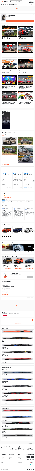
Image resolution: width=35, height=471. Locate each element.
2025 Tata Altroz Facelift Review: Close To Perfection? (8, 54)
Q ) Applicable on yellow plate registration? (8, 286)
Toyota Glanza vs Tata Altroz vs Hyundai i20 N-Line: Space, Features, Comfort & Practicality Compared (25, 71)
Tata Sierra (3, 354)
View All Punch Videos (7, 268)
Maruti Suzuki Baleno (28, 265)
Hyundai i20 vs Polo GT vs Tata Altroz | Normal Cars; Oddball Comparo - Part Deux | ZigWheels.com (25, 87)
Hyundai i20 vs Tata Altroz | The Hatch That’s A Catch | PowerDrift (9, 87)
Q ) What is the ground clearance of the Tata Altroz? (9, 292)
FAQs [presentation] (8, 283)
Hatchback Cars (5, 251)
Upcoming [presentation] (6, 328)
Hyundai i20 (4, 388)
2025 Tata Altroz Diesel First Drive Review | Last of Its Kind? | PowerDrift (26, 38)
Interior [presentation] (6, 134)
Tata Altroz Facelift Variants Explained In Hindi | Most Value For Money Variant (9, 38)
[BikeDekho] (28, 461)
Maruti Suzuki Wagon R (5, 395)
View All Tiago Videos (18, 268)
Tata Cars (5, 364)
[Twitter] (27, 469)
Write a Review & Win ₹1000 (7, 197)
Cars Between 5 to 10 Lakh (18, 251)
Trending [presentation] (3, 369)
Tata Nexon (4, 347)
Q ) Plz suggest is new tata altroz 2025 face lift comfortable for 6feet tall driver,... (13, 289)
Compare (10, 187)
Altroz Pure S (26, 173)
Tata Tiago (15, 265)
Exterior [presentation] (3, 134)
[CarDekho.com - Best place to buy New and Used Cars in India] (4, 1)
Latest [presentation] (6, 369)
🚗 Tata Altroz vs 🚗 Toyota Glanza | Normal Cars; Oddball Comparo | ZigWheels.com (8, 103)
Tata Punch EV (4, 431)
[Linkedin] (33, 469)
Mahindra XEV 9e (4, 425)
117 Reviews (9, 16)
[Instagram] (31, 469)
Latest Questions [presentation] (4, 283)
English (31, 1)
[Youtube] (29, 469)
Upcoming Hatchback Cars (29, 251)
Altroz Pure (15, 173)
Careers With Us (2, 457)
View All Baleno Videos (29, 268)
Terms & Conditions (3, 458)
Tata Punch (4, 265)
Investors (2, 462)
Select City (32, 4)
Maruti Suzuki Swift (5, 381)
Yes (28, 298)
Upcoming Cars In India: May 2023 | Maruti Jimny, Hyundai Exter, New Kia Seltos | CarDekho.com (8, 71)
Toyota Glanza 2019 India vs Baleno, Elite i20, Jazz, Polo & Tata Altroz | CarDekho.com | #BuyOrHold (25, 103)
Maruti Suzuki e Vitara (5, 419)
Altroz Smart (4, 173)
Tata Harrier (4, 361)
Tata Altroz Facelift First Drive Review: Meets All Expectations (25, 54)
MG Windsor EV (4, 437)
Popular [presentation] (3, 328)
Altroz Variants (6, 189)
